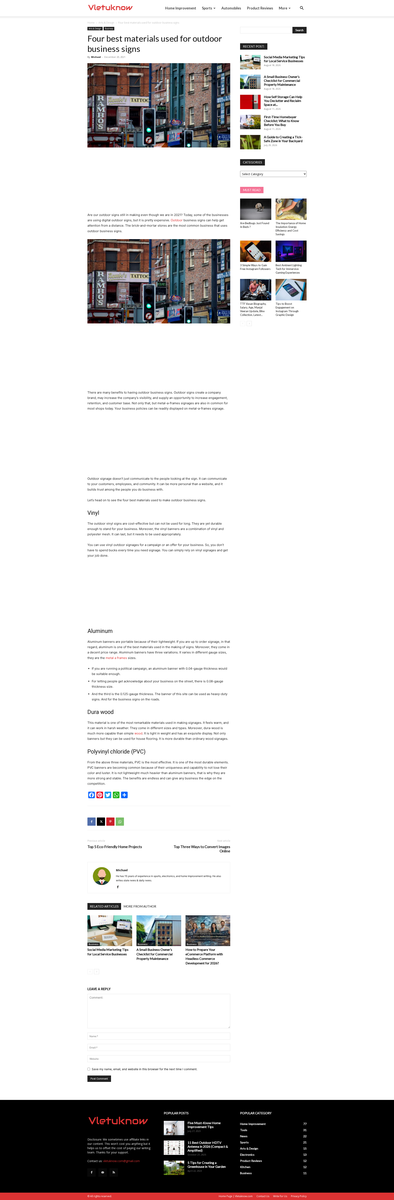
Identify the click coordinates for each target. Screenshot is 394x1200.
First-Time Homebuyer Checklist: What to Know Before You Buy (281, 121)
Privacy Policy (299, 1196)
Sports (207, 8)
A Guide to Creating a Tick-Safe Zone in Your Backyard (283, 139)
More (283, 8)
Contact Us (263, 1196)
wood (138, 733)
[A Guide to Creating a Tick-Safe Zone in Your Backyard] (250, 142)
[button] (302, 8)
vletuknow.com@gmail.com (121, 1161)
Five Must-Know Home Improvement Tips (204, 1125)
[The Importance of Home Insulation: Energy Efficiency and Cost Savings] (291, 209)
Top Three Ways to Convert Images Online (202, 849)
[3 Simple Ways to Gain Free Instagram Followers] (255, 251)
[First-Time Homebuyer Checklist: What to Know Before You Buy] (250, 122)
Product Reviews (260, 8)
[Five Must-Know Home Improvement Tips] (174, 1128)
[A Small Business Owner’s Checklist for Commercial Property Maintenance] (158, 930)
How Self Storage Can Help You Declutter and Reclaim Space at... (283, 100)
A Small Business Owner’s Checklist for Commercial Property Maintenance (154, 954)
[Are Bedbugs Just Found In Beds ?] (255, 209)
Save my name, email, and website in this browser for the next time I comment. (144, 1069)
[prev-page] (90, 971)
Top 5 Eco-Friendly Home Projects (114, 847)
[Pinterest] (110, 822)
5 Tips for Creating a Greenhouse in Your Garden (207, 1164)
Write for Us (280, 1196)
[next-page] (96, 971)
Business (109, 28)
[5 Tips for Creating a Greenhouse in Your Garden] (174, 1168)
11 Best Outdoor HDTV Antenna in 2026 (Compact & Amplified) (208, 1146)
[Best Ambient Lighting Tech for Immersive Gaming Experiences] (291, 251)
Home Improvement (180, 8)
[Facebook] (91, 822)
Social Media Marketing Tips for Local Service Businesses (284, 59)
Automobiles (231, 8)
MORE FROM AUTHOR (140, 906)
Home (91, 22)
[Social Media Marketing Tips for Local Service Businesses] (109, 930)
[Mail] (102, 1172)
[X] (101, 822)
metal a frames (116, 658)
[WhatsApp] (120, 822)
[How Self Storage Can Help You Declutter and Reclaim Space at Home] (250, 102)
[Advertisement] (158, 181)
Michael (96, 56)
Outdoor (177, 220)
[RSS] (114, 1172)
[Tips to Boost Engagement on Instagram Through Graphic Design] (291, 289)
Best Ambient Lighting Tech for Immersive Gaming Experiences (289, 269)
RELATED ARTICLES (104, 906)
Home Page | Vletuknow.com (236, 1196)
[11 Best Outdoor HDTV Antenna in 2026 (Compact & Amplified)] (174, 1148)
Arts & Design (106, 22)
